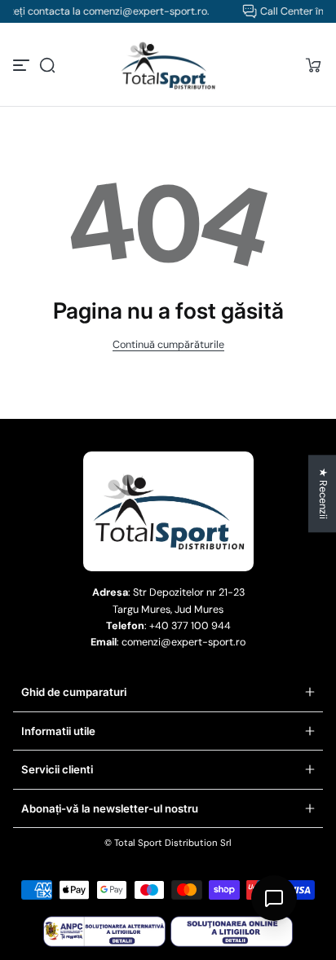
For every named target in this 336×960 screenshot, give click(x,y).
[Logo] (168, 65)
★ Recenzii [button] (322, 493)
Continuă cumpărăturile (168, 344)
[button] (47, 65)
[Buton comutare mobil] (23, 65)
